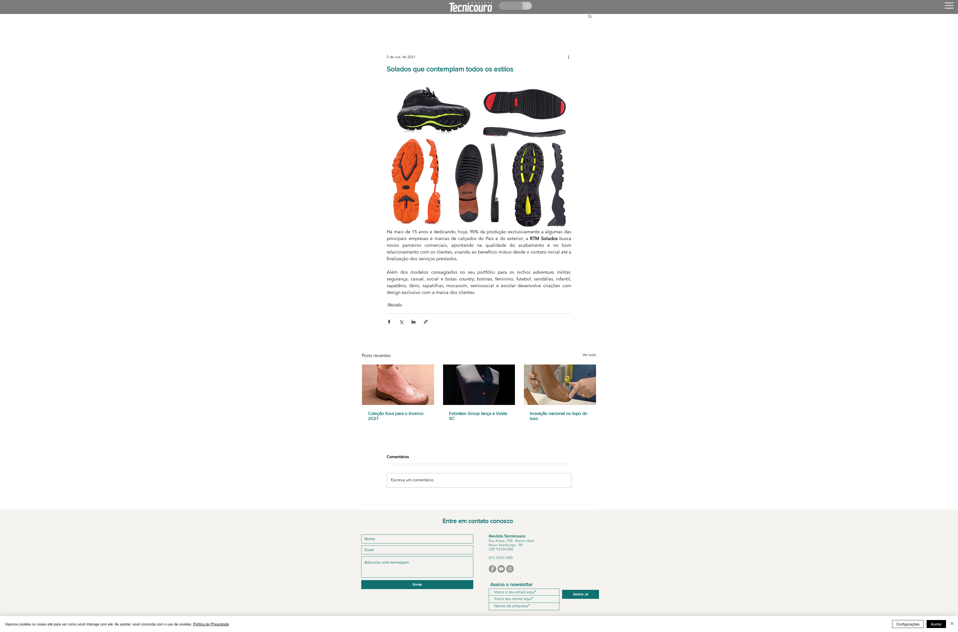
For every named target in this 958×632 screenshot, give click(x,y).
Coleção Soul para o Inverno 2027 (395, 416)
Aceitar (936, 624)
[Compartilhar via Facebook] (389, 321)
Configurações (907, 624)
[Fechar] (952, 624)
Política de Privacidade (211, 624)
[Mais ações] (568, 57)
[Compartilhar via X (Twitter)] (401, 321)
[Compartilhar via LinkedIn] (413, 321)
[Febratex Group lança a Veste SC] (479, 385)
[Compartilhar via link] (425, 321)
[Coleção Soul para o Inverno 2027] (398, 385)
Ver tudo (589, 355)
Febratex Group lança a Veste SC (478, 416)
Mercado (395, 304)
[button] (949, 5)
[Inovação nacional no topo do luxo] (560, 385)
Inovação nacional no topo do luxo (558, 416)
